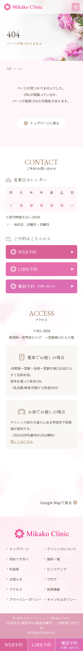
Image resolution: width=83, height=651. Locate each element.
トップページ (19, 549)
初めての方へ (19, 559)
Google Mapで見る (56, 502)
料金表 (14, 569)
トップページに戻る (44, 123)
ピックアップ (56, 569)
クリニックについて (61, 549)
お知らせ (15, 579)
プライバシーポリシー (25, 599)
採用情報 (53, 589)
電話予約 (69, 645)
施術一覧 (53, 559)
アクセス (15, 589)
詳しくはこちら (21, 441)
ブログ (52, 579)
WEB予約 (13, 645)
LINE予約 (41, 645)
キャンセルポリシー (61, 599)
